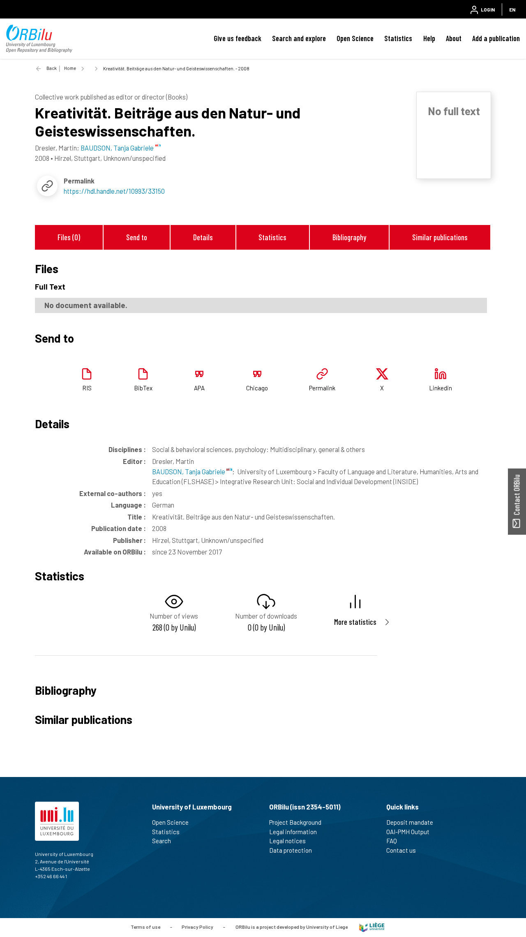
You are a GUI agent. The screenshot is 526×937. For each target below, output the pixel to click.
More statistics (355, 621)
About (453, 38)
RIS (87, 388)
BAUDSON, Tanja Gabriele (189, 471)
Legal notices (287, 840)
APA (199, 388)
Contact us (401, 850)
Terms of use (145, 927)
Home (70, 68)
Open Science (355, 38)
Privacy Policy (197, 927)
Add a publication (496, 38)
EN (512, 9)
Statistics (398, 38)
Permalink (322, 388)
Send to (136, 237)
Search (161, 840)
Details (203, 237)
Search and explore (299, 38)
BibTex (143, 388)
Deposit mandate (409, 822)
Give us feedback (237, 38)
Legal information (293, 831)
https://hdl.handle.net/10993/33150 (114, 191)
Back (51, 68)
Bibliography (349, 237)
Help (429, 38)
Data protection (290, 850)
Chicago (257, 388)
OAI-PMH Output (407, 831)
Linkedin (440, 388)
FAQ (391, 840)
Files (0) (69, 237)
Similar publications (440, 237)
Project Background (295, 822)
